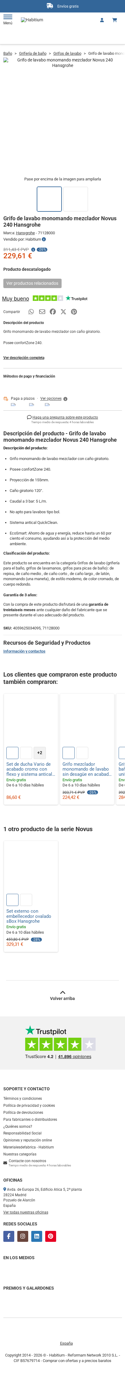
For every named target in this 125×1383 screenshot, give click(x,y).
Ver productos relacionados (32, 283)
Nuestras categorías (19, 1154)
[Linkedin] (36, 1236)
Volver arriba (62, 998)
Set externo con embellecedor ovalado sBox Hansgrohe (28, 916)
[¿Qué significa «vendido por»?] (44, 239)
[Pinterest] (50, 1236)
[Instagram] (22, 1236)
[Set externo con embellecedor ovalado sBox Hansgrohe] (31, 868)
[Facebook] (8, 1236)
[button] (54, 398)
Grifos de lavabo (67, 53)
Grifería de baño (32, 53)
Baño (7, 53)
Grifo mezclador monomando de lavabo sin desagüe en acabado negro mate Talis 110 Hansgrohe (86, 769)
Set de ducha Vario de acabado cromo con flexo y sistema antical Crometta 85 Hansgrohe (30, 769)
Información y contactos (24, 651)
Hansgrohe (25, 233)
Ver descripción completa (23, 358)
